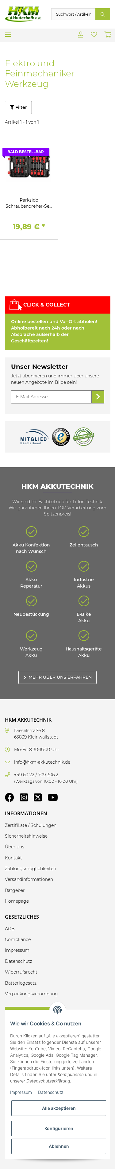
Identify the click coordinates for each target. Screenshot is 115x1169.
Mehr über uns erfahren (60, 677)
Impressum (21, 1092)
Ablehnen (59, 1146)
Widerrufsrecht (21, 972)
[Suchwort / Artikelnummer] (102, 14)
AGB (10, 929)
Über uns (14, 847)
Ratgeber (15, 890)
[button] (80, 35)
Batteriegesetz (20, 983)
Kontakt (13, 858)
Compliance (18, 939)
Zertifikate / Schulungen (30, 825)
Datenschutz (50, 1092)
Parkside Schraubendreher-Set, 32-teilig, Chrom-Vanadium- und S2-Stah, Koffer (29, 203)
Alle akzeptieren (59, 1108)
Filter (20, 107)
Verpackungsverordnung (31, 994)
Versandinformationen (29, 879)
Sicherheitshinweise (26, 836)
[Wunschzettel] (94, 35)
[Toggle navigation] (8, 32)
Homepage (17, 901)
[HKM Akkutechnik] (23, 14)
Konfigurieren (58, 1128)
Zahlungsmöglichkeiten (30, 868)
